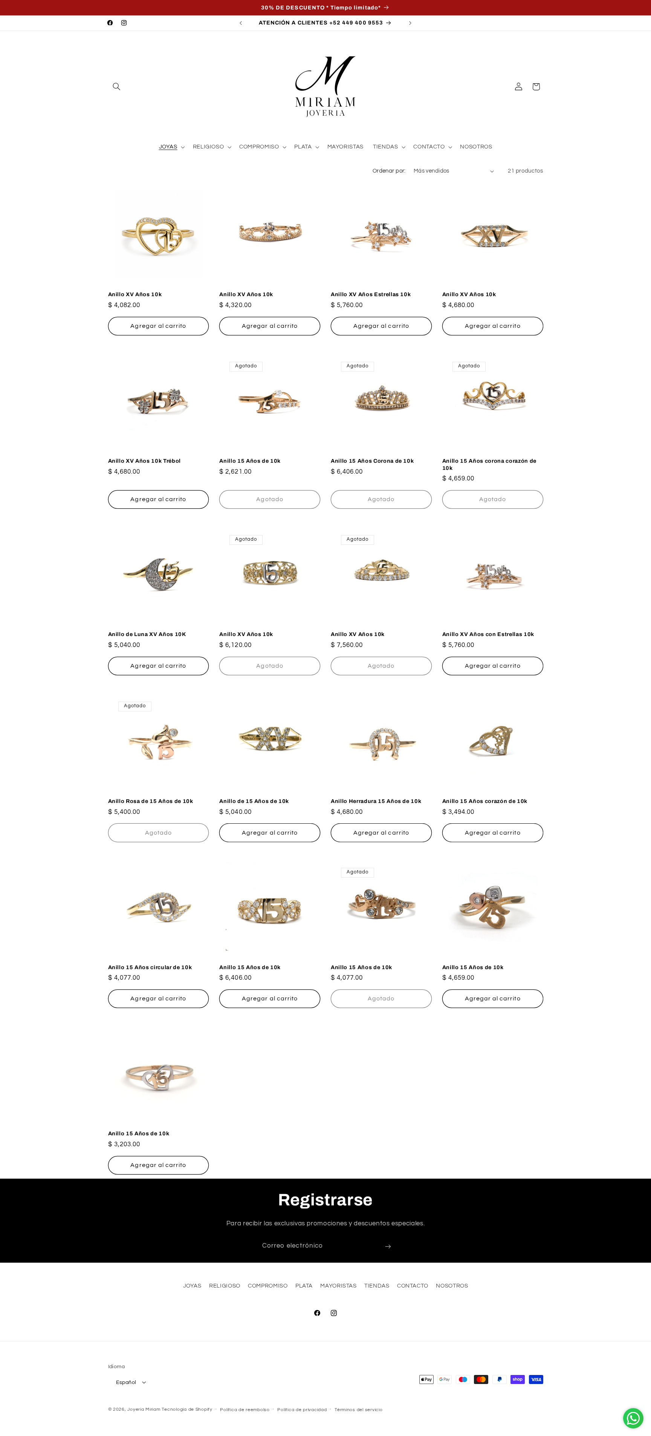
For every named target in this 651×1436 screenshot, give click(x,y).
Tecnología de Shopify (187, 1409)
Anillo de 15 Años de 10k (254, 801)
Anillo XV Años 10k (135, 295)
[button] (116, 86)
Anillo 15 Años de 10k (250, 461)
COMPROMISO (267, 1286)
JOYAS (192, 1286)
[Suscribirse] (388, 1246)
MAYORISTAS (338, 1286)
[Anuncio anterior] (240, 23)
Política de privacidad (302, 1409)
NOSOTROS (452, 1286)
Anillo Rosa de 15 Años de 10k (150, 801)
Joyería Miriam (143, 1409)
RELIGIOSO (224, 1286)
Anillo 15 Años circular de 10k (150, 967)
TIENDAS (376, 1286)
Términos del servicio (358, 1409)
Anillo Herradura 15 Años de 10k (376, 801)
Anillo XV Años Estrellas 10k (371, 295)
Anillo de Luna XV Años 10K (147, 635)
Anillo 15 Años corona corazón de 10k (489, 464)
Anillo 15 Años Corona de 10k (372, 461)
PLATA (304, 1286)
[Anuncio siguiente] (410, 23)
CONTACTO (412, 1286)
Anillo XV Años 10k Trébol (144, 461)
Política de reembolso (244, 1409)
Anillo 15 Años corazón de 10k (484, 801)
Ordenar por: (389, 171)
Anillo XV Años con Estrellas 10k (488, 635)
